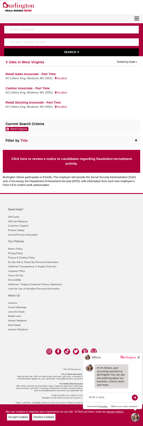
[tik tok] (67, 351)
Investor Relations (18, 329)
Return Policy (15, 248)
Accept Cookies (18, 417)
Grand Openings (17, 307)
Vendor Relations (17, 320)
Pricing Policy (15, 253)
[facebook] (58, 351)
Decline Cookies (43, 417)
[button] (127, 62)
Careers (12, 302)
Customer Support (18, 225)
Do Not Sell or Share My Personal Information (33, 262)
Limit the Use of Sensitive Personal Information (34, 288)
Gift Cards (13, 216)
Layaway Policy (16, 271)
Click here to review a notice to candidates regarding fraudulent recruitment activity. (71, 161)
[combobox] (71, 29)
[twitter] (76, 351)
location (62, 78)
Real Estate (14, 325)
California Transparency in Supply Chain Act (32, 266)
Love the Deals (16, 311)
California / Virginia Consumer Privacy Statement (35, 284)
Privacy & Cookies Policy (21, 257)
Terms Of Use (15, 275)
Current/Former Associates (23, 234)
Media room (14, 316)
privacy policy (115, 411)
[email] (94, 351)
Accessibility (14, 279)
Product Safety (16, 230)
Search (70, 52)
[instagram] (49, 351)
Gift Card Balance (18, 221)
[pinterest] (85, 351)
